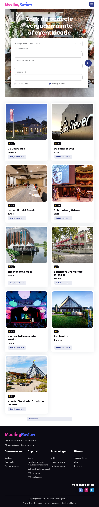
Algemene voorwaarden (48, 503)
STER (53, 458)
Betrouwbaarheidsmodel (39, 469)
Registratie (9, 462)
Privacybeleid (29, 503)
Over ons (78, 466)
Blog (76, 462)
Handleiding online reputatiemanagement (38, 463)
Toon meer (33, 419)
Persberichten (80, 458)
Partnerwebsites (12, 466)
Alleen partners (58, 83)
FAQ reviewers (34, 473)
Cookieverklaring (68, 503)
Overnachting (22, 83)
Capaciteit (21, 72)
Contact (31, 458)
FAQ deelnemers (35, 477)
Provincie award (58, 462)
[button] (91, 4)
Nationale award (58, 466)
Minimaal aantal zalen (26, 60)
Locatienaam (22, 48)
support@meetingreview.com (21, 445)
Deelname (9, 458)
